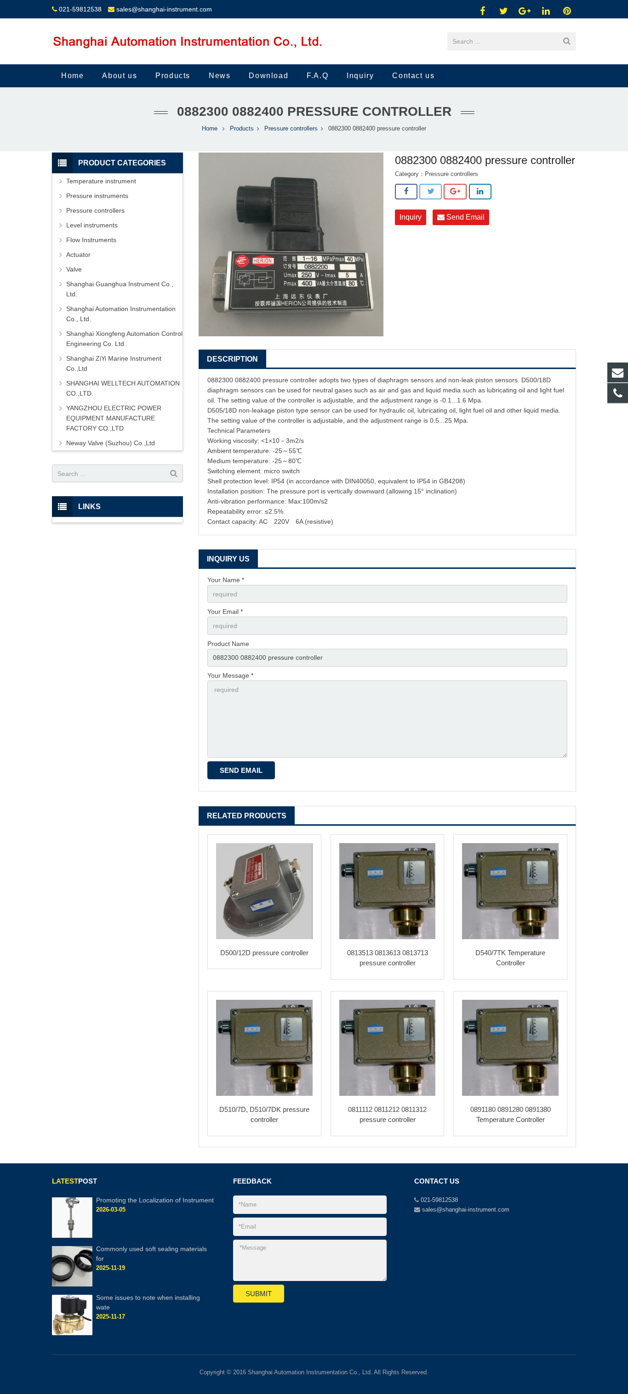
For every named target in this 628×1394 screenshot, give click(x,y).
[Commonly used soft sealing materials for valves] (72, 1284)
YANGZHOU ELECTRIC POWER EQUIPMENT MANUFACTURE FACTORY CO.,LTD (113, 418)
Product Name (228, 643)
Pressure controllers (291, 128)
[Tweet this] (430, 191)
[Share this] (406, 191)
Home (209, 128)
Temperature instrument (101, 181)
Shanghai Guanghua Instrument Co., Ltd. (119, 289)
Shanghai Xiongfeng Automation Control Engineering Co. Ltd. (124, 338)
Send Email (465, 217)
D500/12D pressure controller (264, 953)
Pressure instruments (97, 195)
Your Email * (225, 611)
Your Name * (225, 580)
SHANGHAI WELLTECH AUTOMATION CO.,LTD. (123, 388)
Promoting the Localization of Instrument (155, 1200)
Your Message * (230, 675)
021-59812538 (80, 9)
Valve (74, 269)
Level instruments (92, 225)
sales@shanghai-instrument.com (164, 9)
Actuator (78, 254)
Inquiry (411, 217)
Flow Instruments (91, 240)
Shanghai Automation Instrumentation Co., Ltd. (121, 314)
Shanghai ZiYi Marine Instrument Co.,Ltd (113, 363)
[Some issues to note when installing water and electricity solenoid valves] (72, 1333)
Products (242, 128)
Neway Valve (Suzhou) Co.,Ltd (110, 443)
